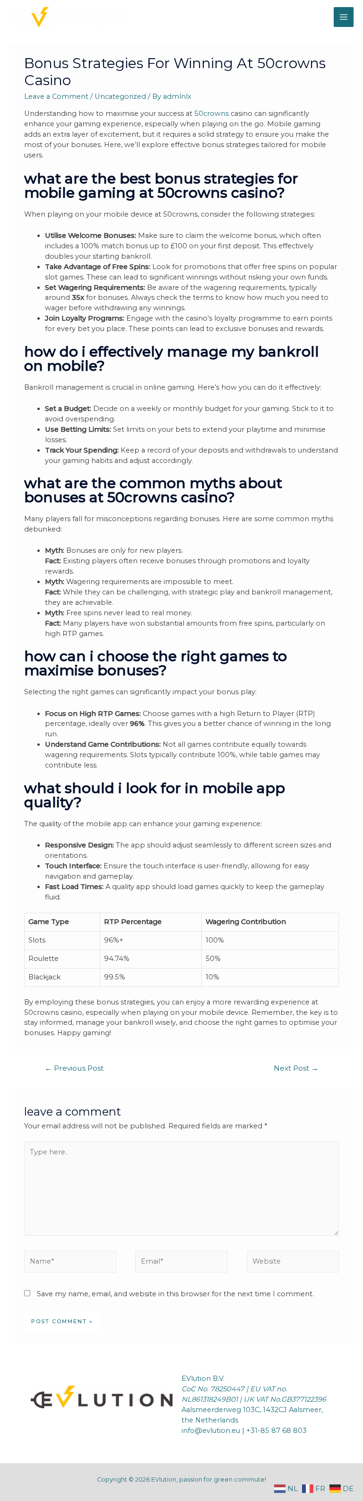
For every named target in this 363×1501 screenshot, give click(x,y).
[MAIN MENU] (344, 17)
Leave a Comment (56, 96)
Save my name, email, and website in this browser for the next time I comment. (175, 1294)
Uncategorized (120, 96)
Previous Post (74, 1068)
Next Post (296, 1068)
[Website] (293, 1263)
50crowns (211, 113)
